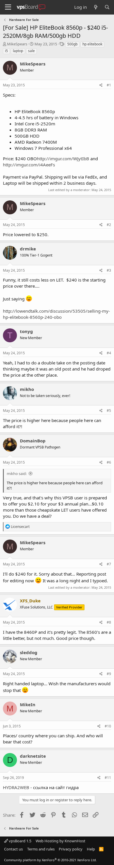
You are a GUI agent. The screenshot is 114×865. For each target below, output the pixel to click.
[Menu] (8, 7)
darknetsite (33, 756)
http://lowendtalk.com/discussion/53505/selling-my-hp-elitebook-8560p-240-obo (56, 314)
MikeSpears (17, 44)
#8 (109, 622)
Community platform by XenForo (50, 860)
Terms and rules (41, 849)
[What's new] (95, 7)
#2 (109, 224)
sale (31, 50)
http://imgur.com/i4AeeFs (29, 165)
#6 (109, 462)
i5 (6, 50)
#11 (108, 777)
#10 (108, 726)
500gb (72, 44)
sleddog (28, 652)
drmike (28, 249)
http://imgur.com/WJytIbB (63, 158)
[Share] (101, 85)
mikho (27, 389)
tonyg (26, 331)
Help (91, 849)
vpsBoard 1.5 (19, 840)
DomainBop (33, 441)
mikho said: (17, 473)
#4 (109, 352)
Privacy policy (70, 849)
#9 (109, 673)
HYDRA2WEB (16, 787)
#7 (109, 564)
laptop (18, 50)
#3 (109, 270)
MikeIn (27, 704)
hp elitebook (92, 44)
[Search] (107, 7)
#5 (109, 410)
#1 (109, 85)
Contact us (13, 849)
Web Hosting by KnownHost (60, 840)
